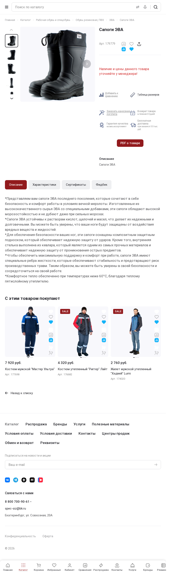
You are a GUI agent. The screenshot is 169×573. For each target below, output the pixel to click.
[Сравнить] (123, 43)
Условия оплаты (19, 433)
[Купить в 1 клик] (51, 350)
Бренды (60, 424)
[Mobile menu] (6, 7)
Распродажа (36, 424)
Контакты (87, 433)
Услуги (79, 424)
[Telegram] (15, 479)
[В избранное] (131, 43)
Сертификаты (76, 185)
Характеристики (44, 185)
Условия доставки (56, 433)
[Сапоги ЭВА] (57, 64)
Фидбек (101, 185)
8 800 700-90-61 (17, 502)
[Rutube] (32, 479)
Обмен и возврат (19, 443)
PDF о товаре (130, 143)
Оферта (47, 536)
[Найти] (155, 7)
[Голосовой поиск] (145, 7)
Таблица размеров (148, 94)
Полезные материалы (110, 424)
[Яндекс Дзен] (23, 479)
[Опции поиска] (136, 7)
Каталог (12, 424)
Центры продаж (116, 433)
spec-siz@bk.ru (15, 508)
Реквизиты (49, 443)
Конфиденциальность (20, 536)
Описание (16, 185)
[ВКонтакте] (7, 479)
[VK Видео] (40, 479)
